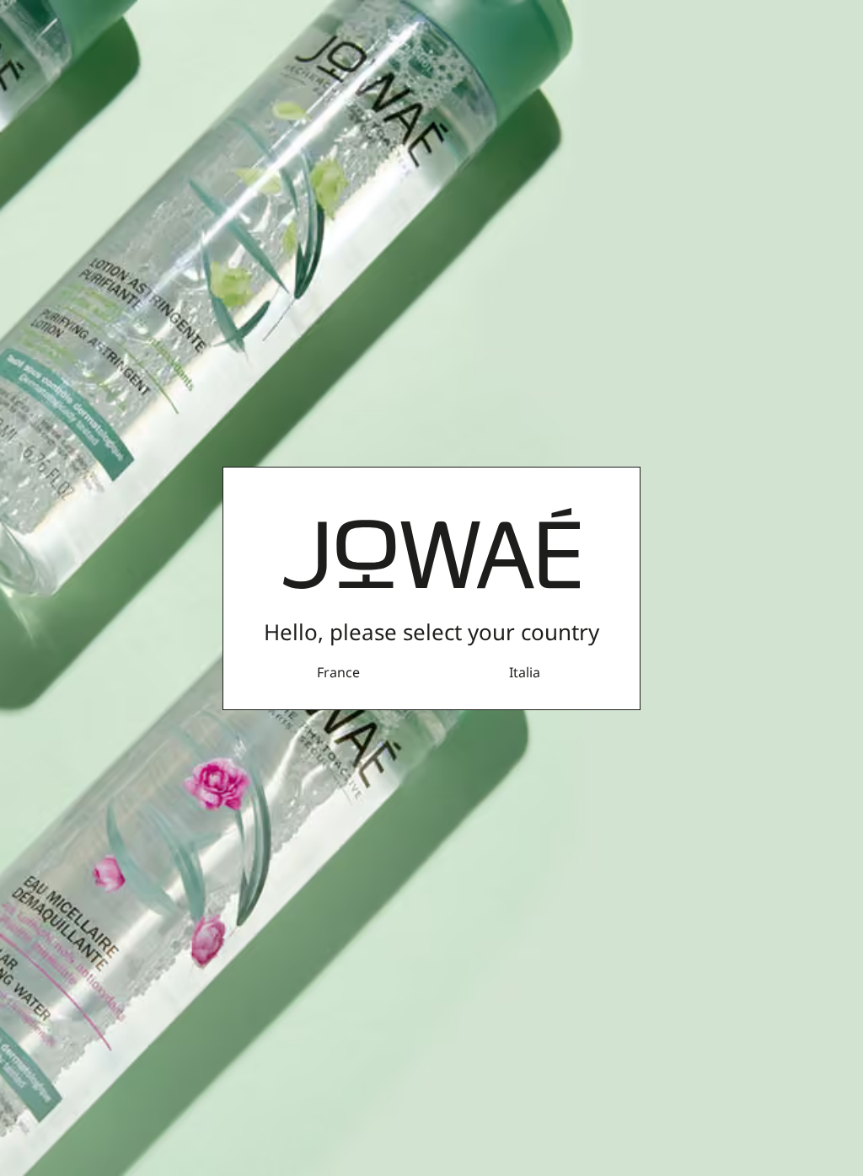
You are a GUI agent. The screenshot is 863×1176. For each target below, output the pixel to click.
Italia (524, 672)
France (338, 672)
